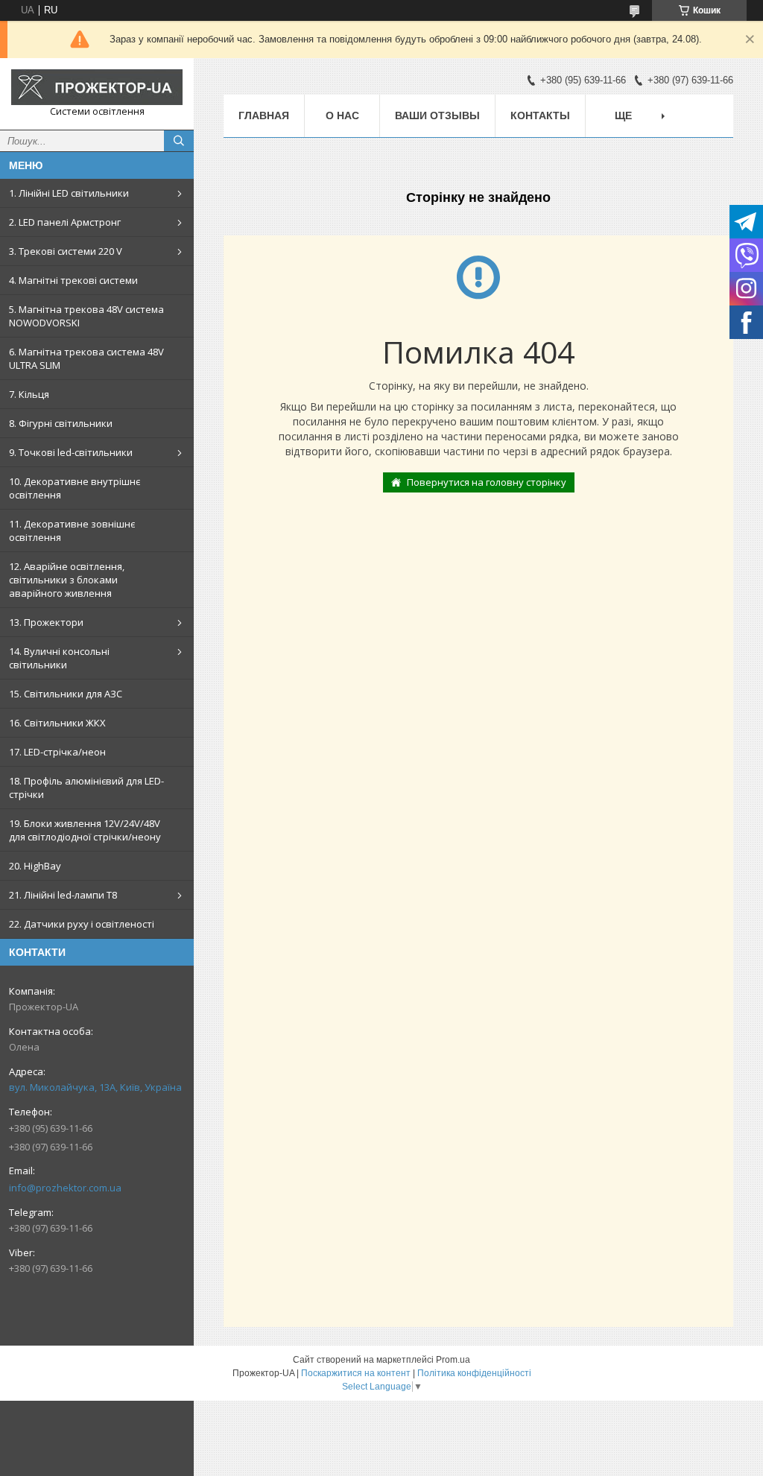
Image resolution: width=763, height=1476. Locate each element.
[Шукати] (179, 141)
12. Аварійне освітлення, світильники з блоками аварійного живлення (66, 580)
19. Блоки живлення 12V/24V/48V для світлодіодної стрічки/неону (85, 830)
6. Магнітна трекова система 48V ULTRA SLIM (86, 358)
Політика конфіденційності (474, 1373)
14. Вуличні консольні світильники (59, 657)
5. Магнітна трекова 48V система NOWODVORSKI (86, 316)
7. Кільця (29, 394)
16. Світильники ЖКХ (57, 722)
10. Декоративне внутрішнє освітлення (74, 488)
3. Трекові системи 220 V (65, 251)
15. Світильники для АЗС (65, 693)
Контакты (540, 115)
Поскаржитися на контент (356, 1373)
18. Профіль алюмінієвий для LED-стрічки (86, 787)
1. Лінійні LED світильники (69, 193)
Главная (263, 115)
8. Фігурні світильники (61, 423)
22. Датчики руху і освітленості (81, 924)
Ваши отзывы (437, 115)
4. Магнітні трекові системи (73, 280)
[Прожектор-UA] (97, 87)
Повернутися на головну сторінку (486, 482)
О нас (342, 115)
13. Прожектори (46, 622)
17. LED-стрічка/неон (57, 751)
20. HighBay (35, 865)
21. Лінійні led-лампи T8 (63, 895)
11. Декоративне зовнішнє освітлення (72, 530)
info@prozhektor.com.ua (65, 1187)
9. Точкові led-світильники (71, 452)
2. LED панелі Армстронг (65, 222)
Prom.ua (453, 1360)
